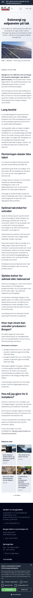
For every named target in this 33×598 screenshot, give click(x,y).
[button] (16, 594)
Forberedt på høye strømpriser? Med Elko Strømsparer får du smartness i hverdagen (23, 482)
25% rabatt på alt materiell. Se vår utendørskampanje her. (17, 2)
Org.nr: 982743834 (11, 538)
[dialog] (16, 580)
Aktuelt (9, 60)
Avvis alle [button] (24, 589)
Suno (14, 284)
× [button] (31, 565)
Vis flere (17, 495)
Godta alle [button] (8, 589)
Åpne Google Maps (12, 553)
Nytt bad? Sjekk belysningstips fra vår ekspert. (8, 478)
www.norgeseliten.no (12, 523)
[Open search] (12, 8)
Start (3, 60)
